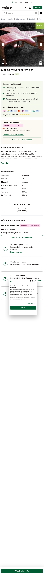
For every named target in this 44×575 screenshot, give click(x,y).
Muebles (10, 19)
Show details (30, 303)
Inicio (3, 19)
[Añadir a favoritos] (40, 63)
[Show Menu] (41, 13)
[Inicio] (12, 7)
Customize (22, 311)
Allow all (23, 307)
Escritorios (32, 19)
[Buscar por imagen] (36, 13)
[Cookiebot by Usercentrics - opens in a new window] (30, 281)
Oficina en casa (21, 19)
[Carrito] (26, 7)
